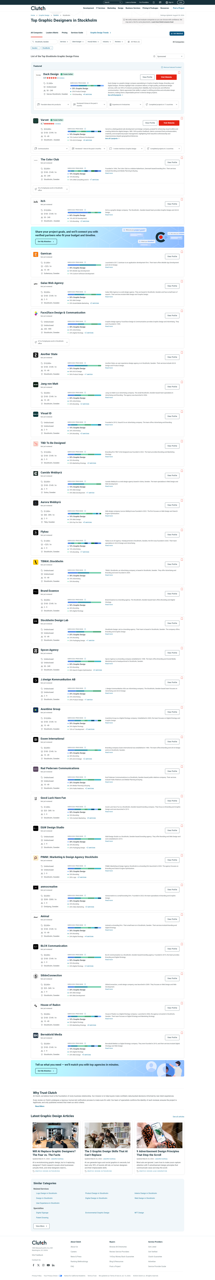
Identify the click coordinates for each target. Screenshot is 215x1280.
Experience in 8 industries (121, 104)
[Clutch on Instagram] (43, 1265)
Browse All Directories (118, 1247)
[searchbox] (44, 41)
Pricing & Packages (150, 8)
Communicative (43, 149)
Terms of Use (92, 1276)
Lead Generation (160, 1171)
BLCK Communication (54, 945)
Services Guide (77, 33)
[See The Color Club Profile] (35, 160)
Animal (45, 916)
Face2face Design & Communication (63, 312)
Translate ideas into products (51, 104)
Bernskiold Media (51, 1034)
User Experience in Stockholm (47, 1203)
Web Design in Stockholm (145, 1198)
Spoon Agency (49, 649)
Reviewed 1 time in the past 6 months (88, 149)
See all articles (178, 1117)
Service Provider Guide (157, 1266)
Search (107, 2)
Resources (164, 8)
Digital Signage (42, 1213)
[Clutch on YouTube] (48, 1265)
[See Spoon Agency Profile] (35, 650)
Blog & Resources (116, 1261)
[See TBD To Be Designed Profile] (35, 444)
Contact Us (36, 1260)
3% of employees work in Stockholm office (50, 189)
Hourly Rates (92, 42)
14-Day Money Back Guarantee (122, 1257)
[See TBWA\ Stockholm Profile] (35, 562)
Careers (74, 1252)
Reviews (118, 42)
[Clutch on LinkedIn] (53, 1265)
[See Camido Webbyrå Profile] (35, 473)
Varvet (45, 120)
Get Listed (152, 1247)
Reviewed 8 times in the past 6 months (87, 104)
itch (43, 201)
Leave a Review (131, 2)
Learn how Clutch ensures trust (162, 22)
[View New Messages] (160, 2)
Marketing (111, 8)
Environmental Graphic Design (97, 1213)
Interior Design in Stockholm (146, 1193)
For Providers (144, 2)
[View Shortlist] (153, 2)
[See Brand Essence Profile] (35, 591)
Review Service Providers (119, 1252)
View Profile (147, 77)
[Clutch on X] (38, 1265)
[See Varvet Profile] (35, 121)
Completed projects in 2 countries (161, 149)
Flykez (44, 531)
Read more (109, 173)
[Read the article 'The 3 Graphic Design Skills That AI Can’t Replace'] (107, 1147)
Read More (39, 1106)
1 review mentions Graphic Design (124, 149)
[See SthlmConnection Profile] (35, 976)
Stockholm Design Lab (54, 620)
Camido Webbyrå (51, 472)
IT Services (100, 8)
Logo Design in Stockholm (46, 1193)
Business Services (133, 8)
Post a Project (178, 8)
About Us (74, 1247)
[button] (64, 41)
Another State (49, 354)
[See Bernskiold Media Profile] (35, 1035)
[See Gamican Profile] (35, 254)
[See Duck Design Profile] (38, 75)
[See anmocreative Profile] (35, 887)
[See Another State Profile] (35, 355)
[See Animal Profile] (35, 917)
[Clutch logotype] (38, 8)
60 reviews (60, 78)
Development (88, 8)
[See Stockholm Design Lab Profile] (35, 621)
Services (63, 42)
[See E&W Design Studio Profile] (35, 828)
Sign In (171, 2)
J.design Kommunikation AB (58, 679)
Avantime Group (50, 709)
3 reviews (57, 124)
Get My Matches (44, 241)
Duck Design (51, 74)
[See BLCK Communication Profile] (35, 946)
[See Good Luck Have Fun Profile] (35, 798)
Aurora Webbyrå (51, 502)
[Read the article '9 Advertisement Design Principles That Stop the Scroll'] (159, 1147)
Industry (106, 42)
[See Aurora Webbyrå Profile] (35, 503)
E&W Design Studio (52, 827)
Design (120, 8)
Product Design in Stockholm (96, 1193)
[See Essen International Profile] (35, 739)
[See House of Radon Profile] (35, 1005)
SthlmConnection (51, 975)
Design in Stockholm (44, 1198)
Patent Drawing (42, 1218)
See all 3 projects (111, 138)
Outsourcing (54, 1171)
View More (40, 1226)
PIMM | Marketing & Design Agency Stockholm (69, 857)
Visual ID (46, 413)
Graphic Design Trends (99, 33)
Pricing (64, 33)
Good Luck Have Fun (53, 797)
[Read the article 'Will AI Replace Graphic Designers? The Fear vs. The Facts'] (55, 1147)
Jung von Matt (49, 383)
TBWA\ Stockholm (52, 561)
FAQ (72, 1266)
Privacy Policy (37, 1276)
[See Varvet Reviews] (49, 123)
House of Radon (50, 1004)
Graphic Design (41, 1171)
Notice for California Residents (74, 1276)
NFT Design (139, 1213)
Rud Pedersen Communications (60, 768)
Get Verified (152, 1252)
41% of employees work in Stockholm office (50, 342)
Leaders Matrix (52, 33)
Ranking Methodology (79, 1261)
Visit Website (166, 77)
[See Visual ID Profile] (35, 414)
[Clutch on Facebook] (33, 1265)
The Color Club (50, 159)
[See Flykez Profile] (35, 532)
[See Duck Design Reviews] (52, 78)
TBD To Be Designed (53, 442)
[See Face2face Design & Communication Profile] (35, 313)
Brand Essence (50, 590)
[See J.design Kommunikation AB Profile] (35, 680)
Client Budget (76, 42)
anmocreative (49, 886)
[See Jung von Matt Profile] (35, 384)
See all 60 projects (114, 95)
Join (180, 2)
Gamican (46, 253)
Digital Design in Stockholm (96, 1198)
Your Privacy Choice (51, 1276)
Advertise (152, 1261)
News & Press (76, 1257)
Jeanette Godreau (57, 1159)
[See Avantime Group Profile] (35, 710)
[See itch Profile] (35, 202)
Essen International (52, 738)
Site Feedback (37, 1255)
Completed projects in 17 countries (161, 104)
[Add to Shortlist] (179, 72)
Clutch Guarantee (155, 1257)
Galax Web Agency (52, 283)
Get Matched (178, 33)
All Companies (36, 33)
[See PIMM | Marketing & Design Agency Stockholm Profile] (35, 858)
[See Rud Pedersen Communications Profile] (35, 769)
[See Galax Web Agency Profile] (35, 284)
